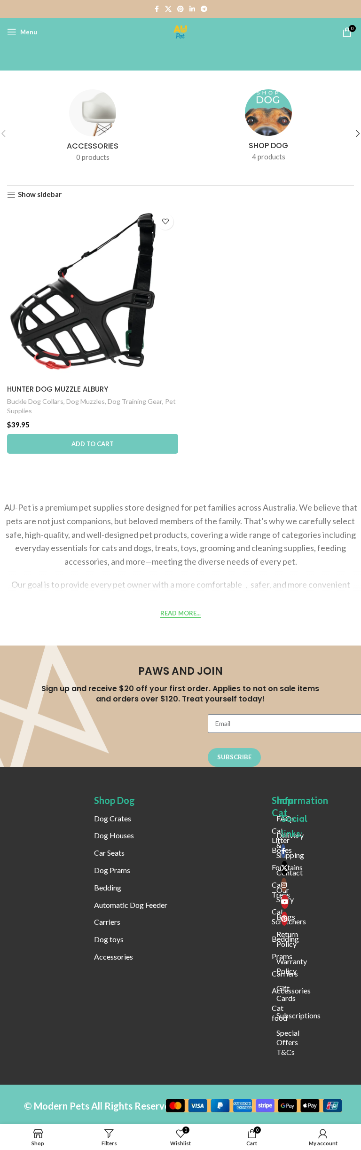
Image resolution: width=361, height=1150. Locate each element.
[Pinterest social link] (180, 9)
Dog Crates (112, 818)
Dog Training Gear (135, 401)
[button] (92, 444)
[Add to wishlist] (165, 221)
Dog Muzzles (85, 401)
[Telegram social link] (204, 9)
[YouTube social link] (285, 902)
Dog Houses (114, 835)
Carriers (107, 921)
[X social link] (168, 9)
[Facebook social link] (156, 9)
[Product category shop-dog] (268, 128)
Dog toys (109, 939)
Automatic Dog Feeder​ (130, 904)
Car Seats (109, 852)
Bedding (107, 887)
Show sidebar (40, 194)
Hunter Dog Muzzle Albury (57, 389)
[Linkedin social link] (192, 9)
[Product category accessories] (92, 128)
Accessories (113, 956)
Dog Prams (112, 870)
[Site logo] (180, 31)
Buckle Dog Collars (35, 401)
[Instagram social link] (284, 885)
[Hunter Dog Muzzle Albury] (92, 294)
